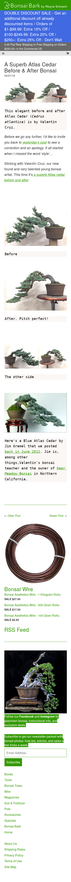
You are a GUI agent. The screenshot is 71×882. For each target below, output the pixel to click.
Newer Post (56, 515)
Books (8, 774)
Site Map (10, 867)
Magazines (11, 797)
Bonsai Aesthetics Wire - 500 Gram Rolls (31, 605)
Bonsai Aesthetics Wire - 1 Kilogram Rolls (32, 594)
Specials (10, 820)
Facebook (26, 716)
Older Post (14, 515)
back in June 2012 (22, 452)
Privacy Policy (13, 855)
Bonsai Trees (13, 785)
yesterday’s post (35, 142)
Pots (7, 809)
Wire (7, 791)
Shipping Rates (14, 849)
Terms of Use (13, 861)
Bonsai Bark (12, 826)
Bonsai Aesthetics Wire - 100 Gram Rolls (31, 615)
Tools (8, 780)
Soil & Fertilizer (14, 803)
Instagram (47, 716)
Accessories (12, 814)
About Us (10, 843)
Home (8, 832)
